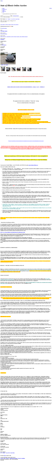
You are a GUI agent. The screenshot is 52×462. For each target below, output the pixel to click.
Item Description (4, 28)
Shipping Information (13, 458)
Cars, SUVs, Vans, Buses (10, 452)
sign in (5, 455)
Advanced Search (16, 15)
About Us (7, 458)
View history (3, 24)
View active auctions (3, 33)
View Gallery (6, 64)
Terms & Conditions (21, 458)
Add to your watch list (14, 24)
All (0, 452)
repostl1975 (2, 39)
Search (2, 15)
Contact (1, 458)
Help (4, 458)
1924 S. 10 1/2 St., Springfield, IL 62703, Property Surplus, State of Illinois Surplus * (14, 36)
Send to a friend (8, 24)
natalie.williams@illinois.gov (33, 165)
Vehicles (3, 452)
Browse (2, 16)
